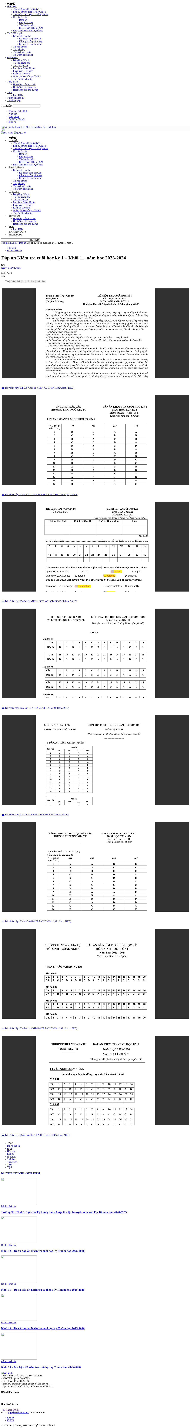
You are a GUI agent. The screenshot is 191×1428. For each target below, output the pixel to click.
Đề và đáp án (13, 1145)
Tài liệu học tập (20, 65)
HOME (11, 3)
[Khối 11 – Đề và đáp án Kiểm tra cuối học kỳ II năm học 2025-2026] (19, 1281)
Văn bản (13, 114)
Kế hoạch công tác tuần (30, 38)
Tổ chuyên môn (26, 25)
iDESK (10, 1420)
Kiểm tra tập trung (21, 73)
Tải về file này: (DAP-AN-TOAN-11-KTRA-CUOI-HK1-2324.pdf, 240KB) (41, 494)
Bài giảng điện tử (21, 60)
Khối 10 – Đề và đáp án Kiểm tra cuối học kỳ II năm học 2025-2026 (43, 1328)
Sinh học (11, 1159)
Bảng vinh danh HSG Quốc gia (28, 30)
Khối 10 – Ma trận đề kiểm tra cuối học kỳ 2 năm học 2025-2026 (41, 1367)
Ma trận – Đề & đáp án (24, 68)
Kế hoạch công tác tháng (31, 41)
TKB (9, 92)
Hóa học (11, 1151)
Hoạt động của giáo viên (24, 87)
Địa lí (9, 1148)
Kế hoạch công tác (22, 36)
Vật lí (9, 1167)
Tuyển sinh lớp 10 (15, 98)
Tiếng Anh (12, 1162)
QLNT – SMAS (16, 119)
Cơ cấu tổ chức (20, 17)
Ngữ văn (11, 1156)
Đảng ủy (23, 20)
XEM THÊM (33, 1173)
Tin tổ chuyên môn (22, 52)
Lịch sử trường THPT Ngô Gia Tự (29, 11)
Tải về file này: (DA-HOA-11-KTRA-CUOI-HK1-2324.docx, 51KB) (37, 921)
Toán (9, 1164)
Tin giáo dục (19, 49)
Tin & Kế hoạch (14, 33)
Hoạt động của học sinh (24, 84)
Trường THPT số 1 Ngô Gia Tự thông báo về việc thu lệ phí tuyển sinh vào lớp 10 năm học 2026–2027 (64, 1212)
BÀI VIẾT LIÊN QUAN (13, 1173)
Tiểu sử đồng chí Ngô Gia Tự (27, 9)
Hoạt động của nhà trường (25, 89)
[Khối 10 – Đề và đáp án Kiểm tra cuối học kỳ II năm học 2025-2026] (19, 1320)
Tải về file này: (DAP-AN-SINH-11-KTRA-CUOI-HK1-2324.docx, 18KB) (40, 1028)
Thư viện (11, 248)
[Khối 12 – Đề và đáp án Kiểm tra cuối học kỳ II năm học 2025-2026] (19, 1242)
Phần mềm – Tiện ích (23, 71)
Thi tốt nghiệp (13, 100)
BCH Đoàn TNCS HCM (31, 28)
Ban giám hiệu (26, 22)
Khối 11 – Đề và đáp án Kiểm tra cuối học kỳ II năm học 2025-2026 (42, 1289)
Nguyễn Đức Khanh (11, 268)
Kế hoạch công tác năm (30, 44)
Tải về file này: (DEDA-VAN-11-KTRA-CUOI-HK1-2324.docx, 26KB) (39, 387)
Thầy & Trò (12, 81)
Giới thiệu (12, 6)
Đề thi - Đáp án (18, 243)
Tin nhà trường (20, 46)
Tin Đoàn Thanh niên (23, 55)
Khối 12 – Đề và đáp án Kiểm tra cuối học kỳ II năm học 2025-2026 (43, 1250)
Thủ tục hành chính (18, 111)
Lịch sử (10, 1154)
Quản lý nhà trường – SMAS (27, 76)
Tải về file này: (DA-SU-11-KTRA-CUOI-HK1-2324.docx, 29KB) (36, 708)
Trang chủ (6, 243)
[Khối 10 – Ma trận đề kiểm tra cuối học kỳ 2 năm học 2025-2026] (19, 1358)
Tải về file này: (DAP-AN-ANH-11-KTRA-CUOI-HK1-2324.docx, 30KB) (40, 601)
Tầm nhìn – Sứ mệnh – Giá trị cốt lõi (30, 14)
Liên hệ (12, 122)
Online (11, 1410)
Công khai (14, 116)
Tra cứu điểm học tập (23, 79)
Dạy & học (12, 57)
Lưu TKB (18, 95)
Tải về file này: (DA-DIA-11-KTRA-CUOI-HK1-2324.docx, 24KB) (37, 1135)
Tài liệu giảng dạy (21, 63)
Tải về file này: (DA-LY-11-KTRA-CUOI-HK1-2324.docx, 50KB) (36, 814)
